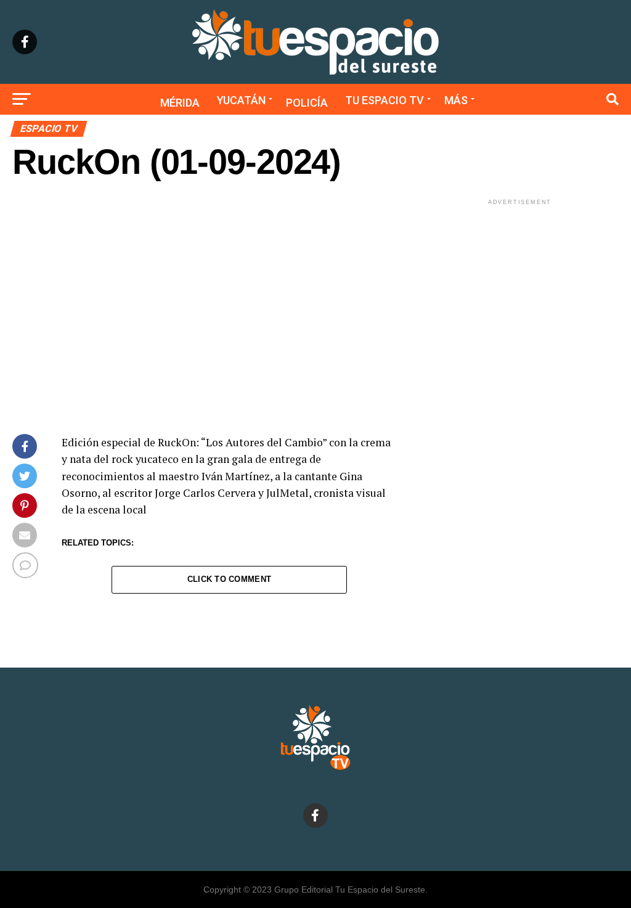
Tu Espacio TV (384, 100)
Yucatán (241, 100)
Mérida (180, 102)
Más (456, 100)
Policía (307, 102)
